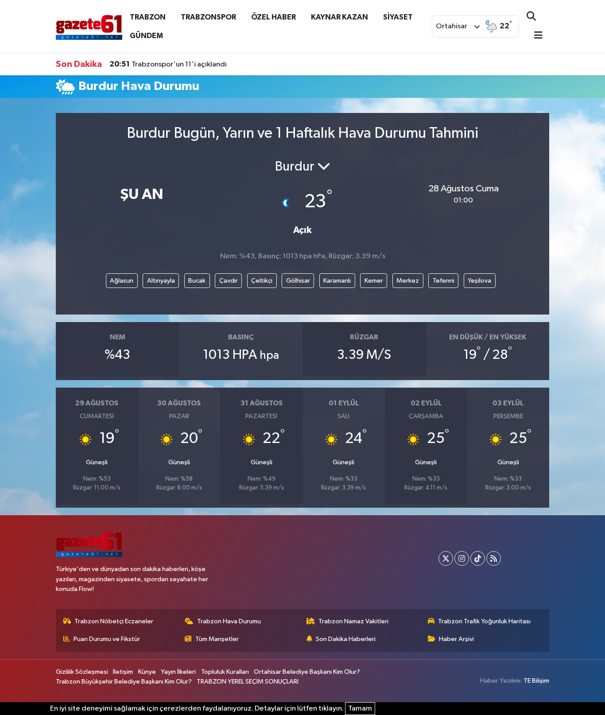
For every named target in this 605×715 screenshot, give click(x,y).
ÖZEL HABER (273, 17)
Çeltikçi (261, 280)
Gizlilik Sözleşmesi (82, 671)
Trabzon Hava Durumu (229, 621)
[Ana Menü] (535, 36)
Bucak (197, 280)
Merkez (407, 280)
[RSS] (493, 558)
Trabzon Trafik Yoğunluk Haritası (484, 621)
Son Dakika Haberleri (346, 639)
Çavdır (228, 280)
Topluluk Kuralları (225, 671)
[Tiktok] (477, 558)
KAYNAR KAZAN (339, 17)
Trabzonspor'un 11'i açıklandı (168, 64)
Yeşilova (479, 280)
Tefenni (443, 280)
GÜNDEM (146, 35)
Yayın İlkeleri (178, 671)
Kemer (374, 280)
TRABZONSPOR (208, 17)
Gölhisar (298, 280)
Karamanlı (337, 280)
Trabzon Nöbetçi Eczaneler (113, 621)
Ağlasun (121, 280)
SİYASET (398, 17)
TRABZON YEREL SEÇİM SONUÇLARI (248, 681)
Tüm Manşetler (217, 639)
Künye (147, 671)
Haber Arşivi (456, 639)
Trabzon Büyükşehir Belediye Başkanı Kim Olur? (124, 681)
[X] (445, 558)
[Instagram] (461, 558)
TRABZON (148, 17)
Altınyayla (161, 280)
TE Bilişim (536, 680)
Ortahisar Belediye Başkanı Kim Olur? (307, 671)
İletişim (123, 671)
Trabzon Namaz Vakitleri (353, 621)
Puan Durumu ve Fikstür (107, 639)
